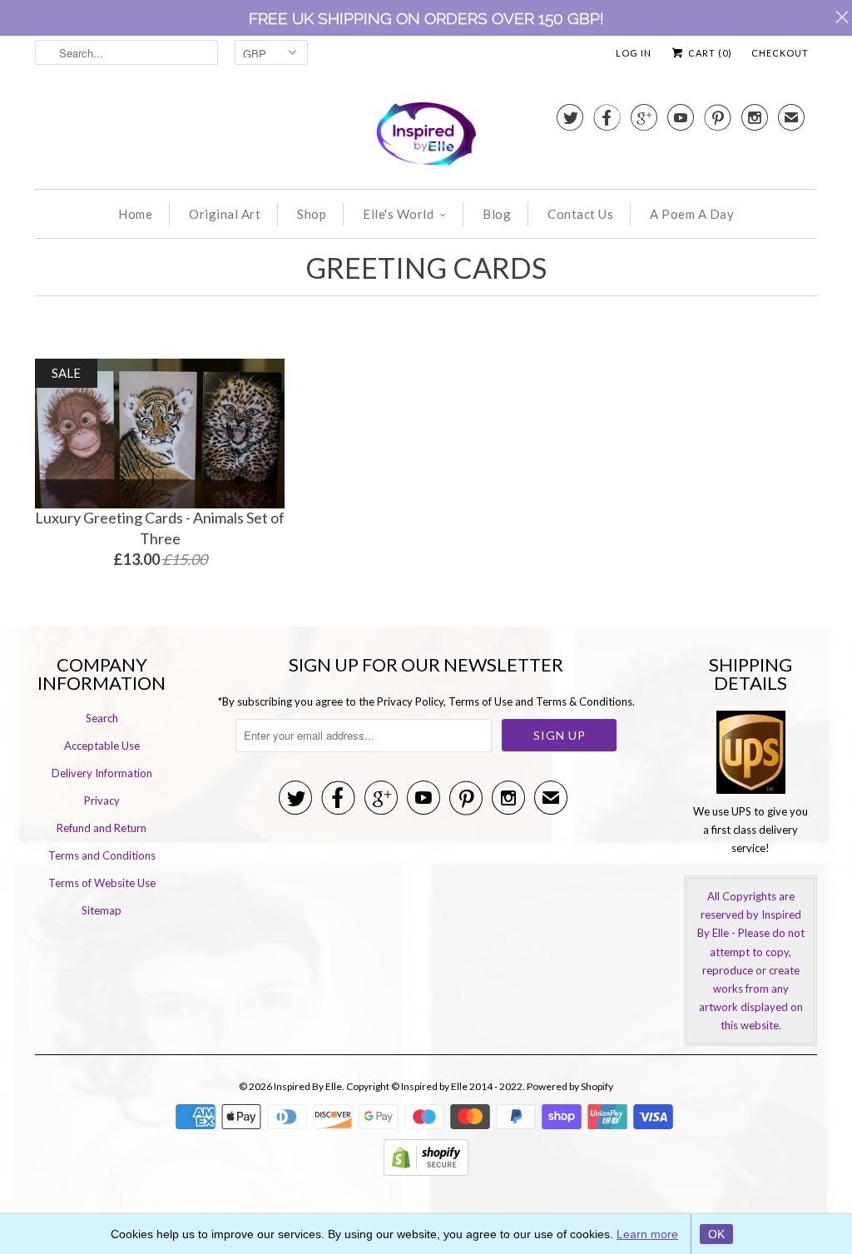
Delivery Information (102, 773)
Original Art (224, 213)
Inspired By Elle (308, 1086)
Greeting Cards (426, 267)
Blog (497, 213)
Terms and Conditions (102, 855)
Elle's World (398, 213)
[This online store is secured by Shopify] (426, 1171)
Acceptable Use (102, 745)
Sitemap (101, 910)
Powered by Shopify (570, 1086)
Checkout (780, 52)
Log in (633, 52)
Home (135, 213)
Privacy (102, 800)
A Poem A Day (692, 213)
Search (102, 718)
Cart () (709, 52)
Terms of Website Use (102, 883)
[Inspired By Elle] (426, 137)
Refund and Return (101, 828)
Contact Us (580, 213)
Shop (311, 213)
